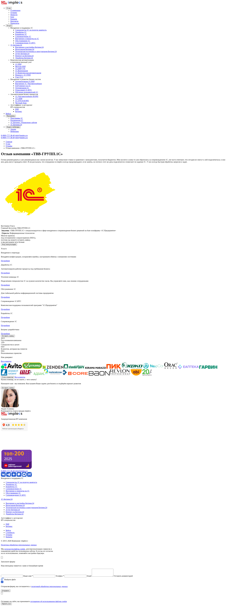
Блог (12, 17)
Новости (13, 15)
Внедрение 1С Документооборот (28, 84)
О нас (9, 8)
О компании (15, 10)
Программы (11, 116)
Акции (13, 129)
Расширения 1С (16, 120)
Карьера (13, 19)
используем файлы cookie (14, 549)
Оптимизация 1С (22, 88)
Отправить (6, 591)
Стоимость (10, 533)
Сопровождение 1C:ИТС (25, 43)
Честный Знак (21, 103)
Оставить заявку (8, 336)
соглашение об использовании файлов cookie (48, 601)
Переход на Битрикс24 (24, 56)
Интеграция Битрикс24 (24, 49)
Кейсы (8, 114)
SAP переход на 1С (23, 86)
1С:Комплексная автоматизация (28, 73)
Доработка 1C (20, 32)
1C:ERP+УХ (20, 69)
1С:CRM (18, 99)
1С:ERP (18, 64)
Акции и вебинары (13, 127)
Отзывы (13, 13)
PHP (17, 109)
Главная (9, 142)
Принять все (6, 604)
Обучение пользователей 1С (26, 92)
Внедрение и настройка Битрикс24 (29, 47)
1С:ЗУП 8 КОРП (22, 101)
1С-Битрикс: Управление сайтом (23, 122)
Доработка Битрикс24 (24, 58)
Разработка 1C (21, 34)
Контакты (14, 21)
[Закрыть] (2, 557)
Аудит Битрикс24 (22, 54)
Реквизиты (14, 23)
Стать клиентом (7, 377)
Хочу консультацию (9, 244)
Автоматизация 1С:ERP (25, 81)
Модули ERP (20, 66)
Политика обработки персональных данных (19, 545)
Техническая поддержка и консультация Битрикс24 (36, 51)
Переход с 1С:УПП (23, 75)
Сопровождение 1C (23, 36)
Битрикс (18, 111)
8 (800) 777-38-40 (8, 135)
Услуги (9, 26)
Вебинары (14, 131)
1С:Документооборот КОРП (26, 96)
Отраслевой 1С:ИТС (23, 90)
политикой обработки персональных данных (49, 586)
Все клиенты (6, 361)
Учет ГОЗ (19, 77)
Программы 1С (16, 118)
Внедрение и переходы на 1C (27, 39)
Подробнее (5, 261)
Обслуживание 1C (22, 41)
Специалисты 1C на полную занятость (31, 30)
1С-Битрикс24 (16, 45)
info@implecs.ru (21, 135)
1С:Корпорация (21, 71)
